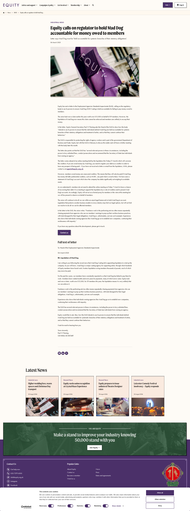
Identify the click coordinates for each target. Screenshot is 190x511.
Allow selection (160, 499)
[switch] (70, 505)
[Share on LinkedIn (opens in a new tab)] (63, 353)
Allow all (160, 493)
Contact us (64, 232)
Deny (160, 506)
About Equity (71, 469)
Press (97, 472)
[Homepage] (3, 12)
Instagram (14, 481)
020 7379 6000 (16, 473)
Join (166, 5)
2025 (15, 12)
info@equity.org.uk (17, 477)
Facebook (14, 485)
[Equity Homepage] (11, 5)
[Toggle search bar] (93, 5)
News (9, 12)
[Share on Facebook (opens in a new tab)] (59, 353)
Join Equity (94, 447)
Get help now (15, 469)
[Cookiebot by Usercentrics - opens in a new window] (26, 507)
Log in (181, 5)
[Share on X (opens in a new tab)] (66, 353)
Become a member (73, 475)
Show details (116, 506)
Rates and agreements (103, 475)
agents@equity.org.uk (75, 169)
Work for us (71, 479)
